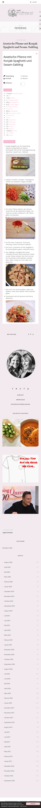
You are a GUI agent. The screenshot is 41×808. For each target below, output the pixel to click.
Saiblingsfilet (14, 111)
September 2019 (9, 606)
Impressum (33, 801)
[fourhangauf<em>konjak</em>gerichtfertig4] (20, 323)
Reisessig (12, 124)
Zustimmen (33, 803)
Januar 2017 (8, 761)
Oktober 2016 (8, 776)
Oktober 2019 (8, 601)
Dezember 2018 (9, 649)
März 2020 (7, 577)
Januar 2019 (8, 645)
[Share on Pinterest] (30, 334)
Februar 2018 (8, 698)
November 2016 (9, 771)
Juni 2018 (7, 679)
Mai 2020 (7, 572)
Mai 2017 (7, 742)
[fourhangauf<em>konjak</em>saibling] (20, 286)
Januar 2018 (8, 703)
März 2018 (7, 693)
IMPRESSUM (20, 399)
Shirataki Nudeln (17, 93)
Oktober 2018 (8, 659)
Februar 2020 (8, 582)
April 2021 (7, 567)
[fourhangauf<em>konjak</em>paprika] (20, 206)
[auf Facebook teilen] (28, 334)
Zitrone (14, 131)
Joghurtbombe (7, 532)
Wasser (11, 128)
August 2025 (8, 562)
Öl (9, 96)
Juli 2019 (7, 616)
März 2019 (7, 635)
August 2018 (8, 669)
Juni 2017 (7, 737)
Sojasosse (12, 120)
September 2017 (9, 722)
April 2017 (7, 746)
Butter (11, 135)
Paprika (12, 98)
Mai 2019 (7, 625)
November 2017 (9, 713)
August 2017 (8, 727)
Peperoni (10, 109)
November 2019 (9, 596)
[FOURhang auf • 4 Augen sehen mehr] (20, 12)
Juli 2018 (7, 674)
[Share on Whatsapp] (33, 334)
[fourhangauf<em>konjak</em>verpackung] (20, 177)
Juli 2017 (7, 732)
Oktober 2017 (8, 717)
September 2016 (9, 780)
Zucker (11, 126)
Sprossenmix (10, 115)
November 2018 (9, 654)
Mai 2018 (7, 683)
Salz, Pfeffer (10, 133)
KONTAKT (20, 395)
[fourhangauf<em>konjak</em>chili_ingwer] (20, 240)
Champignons (14, 102)
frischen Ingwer (14, 104)
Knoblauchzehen (12, 107)
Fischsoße (12, 122)
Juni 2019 (7, 620)
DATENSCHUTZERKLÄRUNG (20, 404)
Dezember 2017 (9, 708)
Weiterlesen (11, 334)
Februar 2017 (8, 756)
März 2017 (7, 751)
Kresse (8, 118)
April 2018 (7, 688)
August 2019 (8, 611)
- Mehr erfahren (23, 806)
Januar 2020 (8, 586)
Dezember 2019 (9, 591)
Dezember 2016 (9, 766)
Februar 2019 (8, 640)
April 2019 (7, 630)
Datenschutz (23, 801)
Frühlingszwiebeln (12, 100)
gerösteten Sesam (15, 113)
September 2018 (9, 664)
